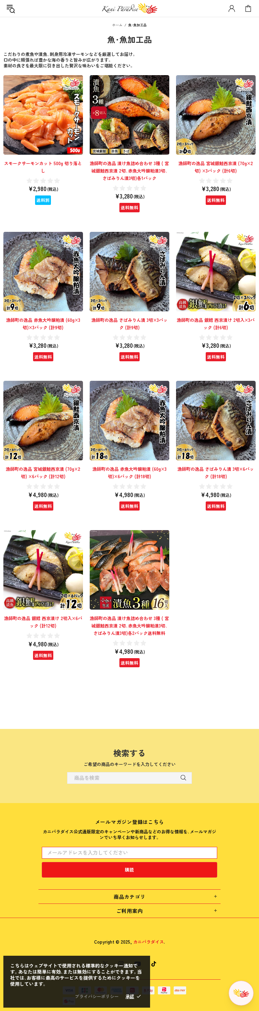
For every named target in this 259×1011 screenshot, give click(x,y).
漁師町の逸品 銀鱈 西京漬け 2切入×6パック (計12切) (43, 622)
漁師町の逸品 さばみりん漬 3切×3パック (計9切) (129, 324)
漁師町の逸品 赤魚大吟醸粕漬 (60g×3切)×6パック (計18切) (129, 473)
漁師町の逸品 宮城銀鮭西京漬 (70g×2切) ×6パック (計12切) (43, 473)
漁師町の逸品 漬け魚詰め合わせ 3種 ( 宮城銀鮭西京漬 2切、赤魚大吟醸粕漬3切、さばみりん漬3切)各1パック (129, 170)
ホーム (117, 24)
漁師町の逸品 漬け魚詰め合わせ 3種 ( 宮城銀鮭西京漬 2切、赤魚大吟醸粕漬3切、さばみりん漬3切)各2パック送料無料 (129, 625)
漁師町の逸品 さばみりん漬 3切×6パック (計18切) (215, 473)
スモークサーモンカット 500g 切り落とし (43, 167)
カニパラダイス (129, 8)
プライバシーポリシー (97, 996)
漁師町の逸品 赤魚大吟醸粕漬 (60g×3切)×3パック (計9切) (43, 324)
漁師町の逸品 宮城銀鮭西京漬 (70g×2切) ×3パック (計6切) (215, 167)
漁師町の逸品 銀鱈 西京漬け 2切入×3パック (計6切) (216, 324)
